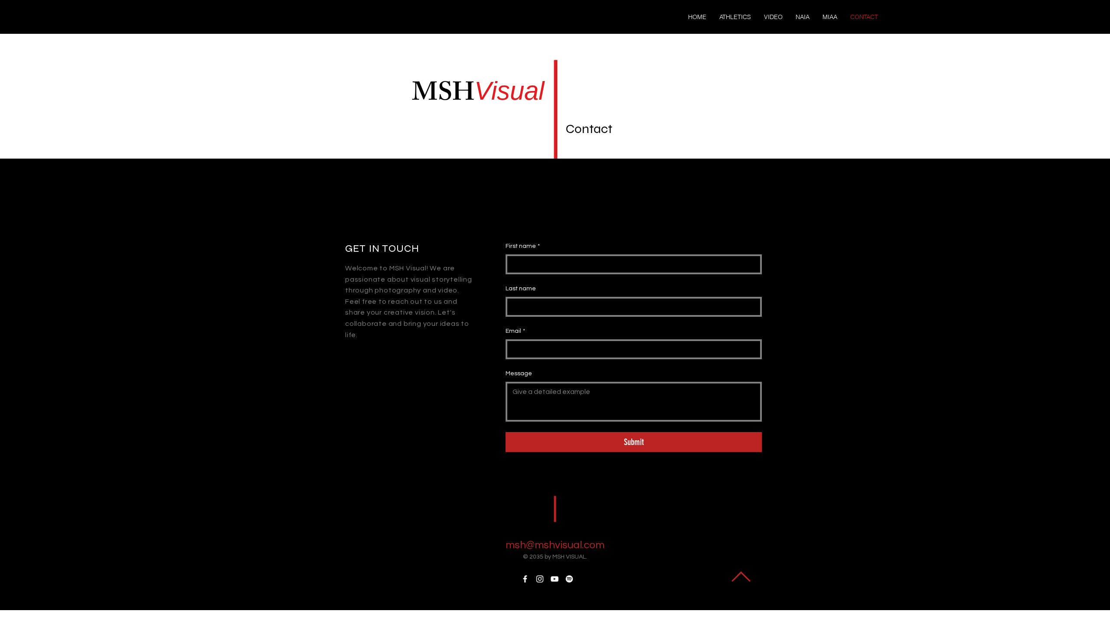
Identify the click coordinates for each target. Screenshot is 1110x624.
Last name (521, 289)
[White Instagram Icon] (540, 579)
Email (515, 331)
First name (523, 246)
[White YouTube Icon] (554, 579)
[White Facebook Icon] (525, 579)
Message (519, 373)
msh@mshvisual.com (555, 545)
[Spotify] (569, 579)
